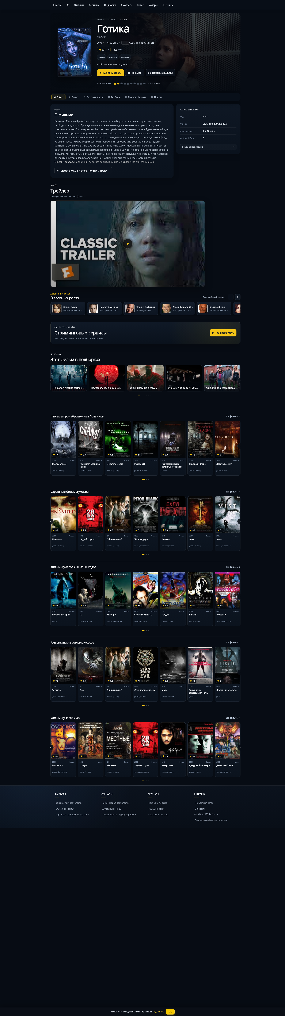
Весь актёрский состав (213, 297)
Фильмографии (156, 808)
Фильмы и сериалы (158, 814)
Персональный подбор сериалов (119, 814)
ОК (170, 1011)
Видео (140, 5)
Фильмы (79, 5)
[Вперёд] (237, 297)
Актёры (153, 5)
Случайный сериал (112, 808)
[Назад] (231, 297)
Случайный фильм (65, 808)
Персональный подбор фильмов (72, 814)
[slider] (129, 83)
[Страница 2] (146, 479)
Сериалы (94, 5)
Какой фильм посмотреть (68, 802)
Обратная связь (205, 802)
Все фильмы (232, 416)
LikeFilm (57, 5)
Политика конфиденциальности (211, 819)
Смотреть (126, 5)
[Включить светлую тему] (68, 5)
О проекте (200, 808)
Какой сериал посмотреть (115, 802)
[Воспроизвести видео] (128, 243)
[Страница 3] (148, 479)
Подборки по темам (158, 802)
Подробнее (158, 1011)
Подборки (110, 5)
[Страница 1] (143, 479)
